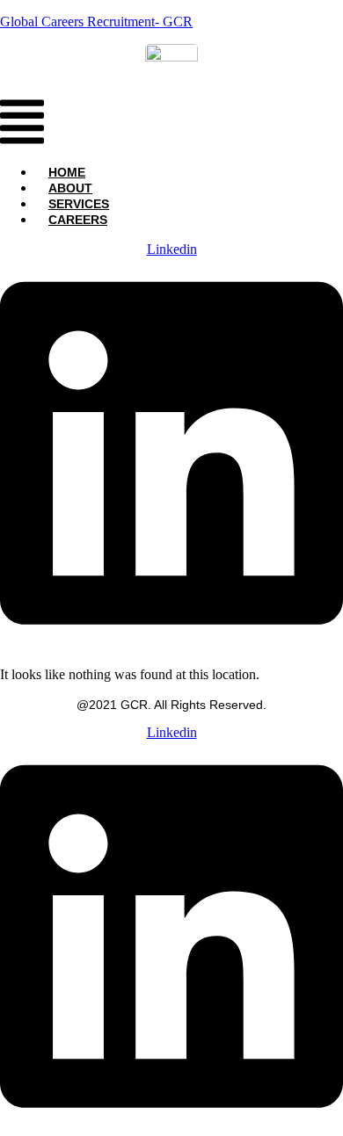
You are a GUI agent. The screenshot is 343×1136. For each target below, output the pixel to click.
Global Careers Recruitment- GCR (96, 21)
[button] (22, 123)
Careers (77, 220)
